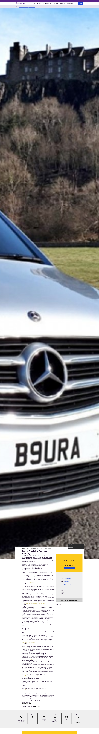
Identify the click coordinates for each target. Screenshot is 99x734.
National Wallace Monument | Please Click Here (31, 675)
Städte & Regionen (37, 3)
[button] (82, 6)
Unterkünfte (56, 3)
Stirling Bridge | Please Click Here (28, 642)
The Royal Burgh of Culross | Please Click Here (31, 689)
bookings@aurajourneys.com (67, 584)
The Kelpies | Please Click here (28, 582)
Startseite (23, 548)
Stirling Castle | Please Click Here (28, 627)
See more (20, 722)
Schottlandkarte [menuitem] (70, 3)
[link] (80, 3)
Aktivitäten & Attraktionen (47, 3)
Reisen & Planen (62, 3)
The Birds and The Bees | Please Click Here (30, 659)
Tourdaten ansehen (67, 581)
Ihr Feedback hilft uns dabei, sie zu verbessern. (27, 7)
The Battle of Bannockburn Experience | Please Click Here (33, 603)
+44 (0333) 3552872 (67, 578)
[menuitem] (37, 3)
